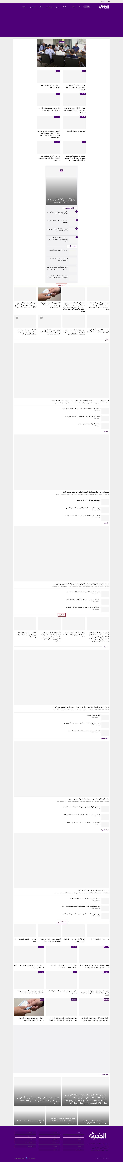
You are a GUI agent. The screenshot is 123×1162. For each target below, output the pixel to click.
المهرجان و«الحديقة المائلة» (76, 131)
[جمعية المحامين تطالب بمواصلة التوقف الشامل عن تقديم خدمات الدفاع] (61, 462)
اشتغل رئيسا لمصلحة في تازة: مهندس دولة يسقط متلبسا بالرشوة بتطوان (51, 305)
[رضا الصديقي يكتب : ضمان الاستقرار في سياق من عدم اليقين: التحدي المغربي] (73, 278)
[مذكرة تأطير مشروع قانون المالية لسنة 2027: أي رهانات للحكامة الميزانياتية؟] (105, 602)
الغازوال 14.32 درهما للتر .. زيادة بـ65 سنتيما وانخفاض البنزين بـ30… (82, 591)
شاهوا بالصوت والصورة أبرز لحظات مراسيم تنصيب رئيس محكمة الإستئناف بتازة (26, 332)
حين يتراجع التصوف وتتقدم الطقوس (58, 250)
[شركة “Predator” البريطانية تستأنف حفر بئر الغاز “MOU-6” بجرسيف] (74, 76)
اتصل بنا (108, 1)
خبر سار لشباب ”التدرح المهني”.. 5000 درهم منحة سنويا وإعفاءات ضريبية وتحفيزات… (81, 584)
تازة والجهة (82, 94)
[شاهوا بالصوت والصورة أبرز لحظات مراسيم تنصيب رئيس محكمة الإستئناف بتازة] (25, 321)
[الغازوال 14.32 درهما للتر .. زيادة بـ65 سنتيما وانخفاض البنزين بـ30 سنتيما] (105, 594)
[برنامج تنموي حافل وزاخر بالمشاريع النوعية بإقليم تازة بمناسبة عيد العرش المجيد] (73, 240)
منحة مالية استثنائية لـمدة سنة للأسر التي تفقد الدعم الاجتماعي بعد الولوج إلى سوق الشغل (75, 158)
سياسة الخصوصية (29, 1142)
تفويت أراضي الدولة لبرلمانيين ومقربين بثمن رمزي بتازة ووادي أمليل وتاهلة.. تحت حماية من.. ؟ (25, 305)
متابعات (41, 6)
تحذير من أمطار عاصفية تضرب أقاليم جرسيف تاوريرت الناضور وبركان (82, 723)
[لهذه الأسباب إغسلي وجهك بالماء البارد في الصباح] (73, 930)
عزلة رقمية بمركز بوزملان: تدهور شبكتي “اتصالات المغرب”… (84, 898)
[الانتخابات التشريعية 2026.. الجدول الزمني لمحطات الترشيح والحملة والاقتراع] (105, 518)
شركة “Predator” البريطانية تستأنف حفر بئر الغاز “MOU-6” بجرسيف (75, 87)
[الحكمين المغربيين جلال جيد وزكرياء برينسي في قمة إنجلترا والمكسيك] (25, 623)
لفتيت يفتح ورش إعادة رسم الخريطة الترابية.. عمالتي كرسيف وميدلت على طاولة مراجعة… (79, 400)
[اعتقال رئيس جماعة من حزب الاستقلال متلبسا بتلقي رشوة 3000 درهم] (29, 1007)
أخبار (80, 6)
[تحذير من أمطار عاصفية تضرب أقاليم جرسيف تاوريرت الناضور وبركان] (105, 725)
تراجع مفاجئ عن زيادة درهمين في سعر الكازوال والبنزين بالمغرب (83, 607)
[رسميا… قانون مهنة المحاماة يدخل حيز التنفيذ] (105, 502)
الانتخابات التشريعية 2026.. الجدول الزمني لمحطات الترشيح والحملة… (82, 515)
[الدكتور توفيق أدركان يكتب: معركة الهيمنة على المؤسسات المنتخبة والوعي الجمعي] (73, 269)
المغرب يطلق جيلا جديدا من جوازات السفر (89, 424)
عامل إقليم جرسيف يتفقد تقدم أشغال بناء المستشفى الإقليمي (84, 730)
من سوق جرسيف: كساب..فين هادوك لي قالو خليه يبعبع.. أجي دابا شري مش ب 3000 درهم (74, 332)
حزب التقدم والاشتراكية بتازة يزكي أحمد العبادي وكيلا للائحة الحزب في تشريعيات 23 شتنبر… (95, 993)
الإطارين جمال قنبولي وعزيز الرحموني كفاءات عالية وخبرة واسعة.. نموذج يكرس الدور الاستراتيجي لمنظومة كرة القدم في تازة (50, 636)
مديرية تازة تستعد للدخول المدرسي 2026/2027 (93, 890)
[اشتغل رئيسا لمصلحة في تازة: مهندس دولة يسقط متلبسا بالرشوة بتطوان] (49, 293)
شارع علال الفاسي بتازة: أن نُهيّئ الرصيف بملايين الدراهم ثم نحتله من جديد (75, 110)
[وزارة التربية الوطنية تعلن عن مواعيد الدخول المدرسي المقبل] (61, 769)
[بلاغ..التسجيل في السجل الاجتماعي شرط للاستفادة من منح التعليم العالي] (105, 817)
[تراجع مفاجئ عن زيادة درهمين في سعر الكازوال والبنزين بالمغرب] (73, 214)
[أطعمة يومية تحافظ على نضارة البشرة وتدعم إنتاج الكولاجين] (49, 930)
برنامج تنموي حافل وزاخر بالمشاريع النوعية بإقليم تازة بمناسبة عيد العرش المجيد (58, 239)
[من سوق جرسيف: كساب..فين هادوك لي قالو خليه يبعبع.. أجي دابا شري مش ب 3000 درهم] (73, 321)
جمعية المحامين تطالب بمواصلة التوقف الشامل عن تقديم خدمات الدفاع (85, 492)
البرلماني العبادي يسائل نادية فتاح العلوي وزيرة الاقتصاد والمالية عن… (82, 508)
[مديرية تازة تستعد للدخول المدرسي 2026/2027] (61, 860)
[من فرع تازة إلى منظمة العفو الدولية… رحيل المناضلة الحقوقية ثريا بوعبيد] (48, 147)
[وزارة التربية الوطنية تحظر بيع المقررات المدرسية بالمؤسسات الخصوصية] (105, 809)
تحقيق (24, 6)
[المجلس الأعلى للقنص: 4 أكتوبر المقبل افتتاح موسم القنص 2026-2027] (73, 623)
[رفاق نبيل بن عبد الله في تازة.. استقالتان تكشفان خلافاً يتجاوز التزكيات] (61, 954)
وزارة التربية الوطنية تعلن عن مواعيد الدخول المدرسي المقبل (89, 799)
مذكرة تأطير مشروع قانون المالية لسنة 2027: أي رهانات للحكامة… (83, 599)
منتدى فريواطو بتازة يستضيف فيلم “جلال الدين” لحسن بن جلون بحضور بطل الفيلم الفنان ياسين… (63, 1120)
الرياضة (79, 1146)
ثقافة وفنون (32, 6)
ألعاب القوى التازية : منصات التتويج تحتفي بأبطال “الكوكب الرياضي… (82, 822)
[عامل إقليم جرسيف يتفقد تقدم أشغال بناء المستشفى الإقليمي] (105, 733)
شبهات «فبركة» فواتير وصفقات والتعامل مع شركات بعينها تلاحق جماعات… (81, 914)
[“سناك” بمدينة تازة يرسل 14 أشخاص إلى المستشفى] (73, 223)
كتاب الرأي (54, 1139)
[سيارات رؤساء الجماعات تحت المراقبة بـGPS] (48, 76)
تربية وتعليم (49, 6)
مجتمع (57, 6)
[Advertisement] (61, 24)
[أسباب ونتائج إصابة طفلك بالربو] (98, 930)
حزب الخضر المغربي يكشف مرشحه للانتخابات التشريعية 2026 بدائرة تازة (81, 906)
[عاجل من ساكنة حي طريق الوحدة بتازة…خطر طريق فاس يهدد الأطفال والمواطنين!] (94, 954)
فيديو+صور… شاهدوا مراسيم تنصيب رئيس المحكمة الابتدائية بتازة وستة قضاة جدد (50, 332)
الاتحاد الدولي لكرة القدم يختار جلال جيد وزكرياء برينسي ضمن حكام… (82, 416)
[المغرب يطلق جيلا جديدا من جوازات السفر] (105, 426)
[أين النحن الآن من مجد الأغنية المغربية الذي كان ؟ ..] (30, 1115)
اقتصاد (64, 6)
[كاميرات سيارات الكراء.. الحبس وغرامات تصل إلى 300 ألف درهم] (73, 231)
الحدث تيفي (78, 1149)
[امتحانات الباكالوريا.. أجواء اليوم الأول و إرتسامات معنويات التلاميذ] (98, 321)
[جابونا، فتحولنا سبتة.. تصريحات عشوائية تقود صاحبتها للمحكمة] (61, 979)
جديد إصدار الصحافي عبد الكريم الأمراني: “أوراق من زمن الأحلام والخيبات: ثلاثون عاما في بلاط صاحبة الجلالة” (38, 1100)
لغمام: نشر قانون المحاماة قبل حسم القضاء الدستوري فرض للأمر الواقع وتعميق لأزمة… (80, 707)
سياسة (73, 6)
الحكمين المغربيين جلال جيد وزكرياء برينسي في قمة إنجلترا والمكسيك (26, 634)
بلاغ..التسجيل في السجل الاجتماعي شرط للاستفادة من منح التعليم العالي (81, 814)
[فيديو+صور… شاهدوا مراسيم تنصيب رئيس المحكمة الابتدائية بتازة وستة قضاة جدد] (49, 321)
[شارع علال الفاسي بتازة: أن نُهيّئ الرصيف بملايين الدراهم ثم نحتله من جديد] (74, 99)
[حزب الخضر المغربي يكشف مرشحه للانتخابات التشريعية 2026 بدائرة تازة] (105, 908)
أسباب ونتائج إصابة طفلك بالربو (99, 939)
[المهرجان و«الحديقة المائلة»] (74, 122)
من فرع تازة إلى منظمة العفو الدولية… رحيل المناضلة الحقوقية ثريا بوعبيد (49, 158)
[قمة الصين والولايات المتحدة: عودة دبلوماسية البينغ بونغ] (73, 261)
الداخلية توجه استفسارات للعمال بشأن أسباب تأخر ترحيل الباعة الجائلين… (81, 408)
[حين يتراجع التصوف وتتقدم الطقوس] (73, 252)
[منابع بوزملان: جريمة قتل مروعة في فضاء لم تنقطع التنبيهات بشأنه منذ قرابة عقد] (29, 979)
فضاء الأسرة (54, 1142)
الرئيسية (87, 6)
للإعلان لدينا (103, 1)
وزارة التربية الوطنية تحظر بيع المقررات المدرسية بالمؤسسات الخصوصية (81, 807)
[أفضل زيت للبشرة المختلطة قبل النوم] (25, 930)
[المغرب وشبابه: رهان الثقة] (105, 717)
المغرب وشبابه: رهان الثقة (93, 715)
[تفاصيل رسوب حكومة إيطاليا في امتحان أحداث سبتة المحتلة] (48, 99)
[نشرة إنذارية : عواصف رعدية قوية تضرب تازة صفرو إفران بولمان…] (29, 954)
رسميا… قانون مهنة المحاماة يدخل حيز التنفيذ (88, 500)
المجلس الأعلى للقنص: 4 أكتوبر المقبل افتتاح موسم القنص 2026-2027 (74, 634)
